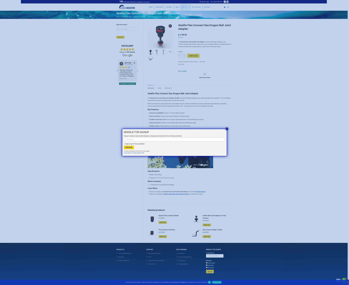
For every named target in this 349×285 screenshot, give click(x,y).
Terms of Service (137, 152)
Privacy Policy (127, 152)
